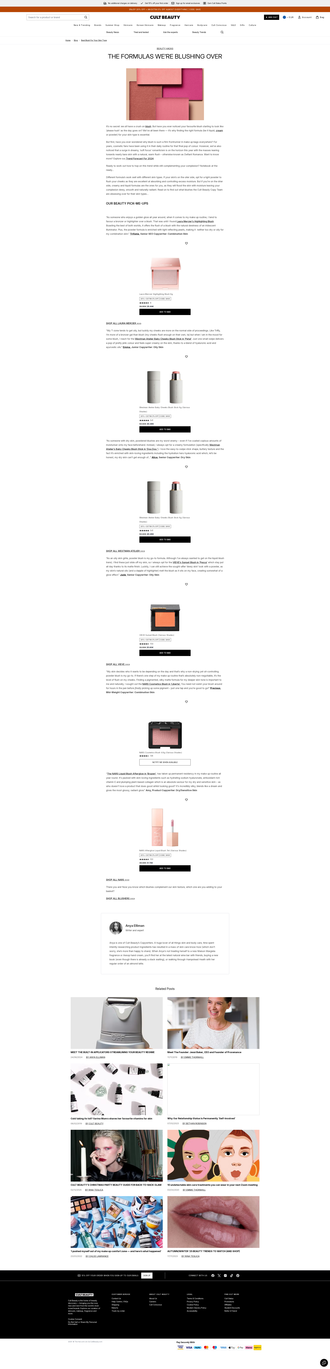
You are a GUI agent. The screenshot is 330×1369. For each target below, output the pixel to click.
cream (219, 130)
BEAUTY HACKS (165, 48)
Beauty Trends (199, 32)
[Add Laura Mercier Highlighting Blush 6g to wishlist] (186, 243)
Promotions (229, 1301)
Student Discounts (232, 1308)
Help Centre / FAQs (120, 1301)
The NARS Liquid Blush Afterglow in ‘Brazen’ (132, 773)
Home (68, 40)
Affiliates (228, 1305)
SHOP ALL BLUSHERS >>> (120, 898)
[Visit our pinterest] (238, 1275)
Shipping (115, 1305)
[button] (324, 1362)
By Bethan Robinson (194, 1123)
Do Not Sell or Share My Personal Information (82, 1323)
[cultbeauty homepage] (165, 17)
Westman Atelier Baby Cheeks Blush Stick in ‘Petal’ (163, 338)
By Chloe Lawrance (97, 1256)
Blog (76, 40)
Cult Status (228, 1298)
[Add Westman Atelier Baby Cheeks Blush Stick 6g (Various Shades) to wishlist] (186, 356)
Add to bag (165, 312)
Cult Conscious (155, 1305)
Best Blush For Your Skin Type (94, 40)
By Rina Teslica (94, 1190)
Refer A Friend (230, 1311)
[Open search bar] (222, 32)
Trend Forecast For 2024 (139, 158)
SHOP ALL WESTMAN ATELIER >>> (125, 551)
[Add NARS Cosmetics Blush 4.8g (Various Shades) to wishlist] (186, 702)
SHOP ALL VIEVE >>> (118, 664)
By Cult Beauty (94, 1123)
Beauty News (112, 32)
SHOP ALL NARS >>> (117, 879)
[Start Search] (85, 17)
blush (148, 126)
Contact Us (116, 1298)
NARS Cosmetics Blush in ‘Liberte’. (161, 684)
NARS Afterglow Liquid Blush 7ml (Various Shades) (163, 850)
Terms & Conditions (195, 1298)
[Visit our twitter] (219, 1275)
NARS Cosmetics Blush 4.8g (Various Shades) (160, 752)
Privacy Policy (193, 1301)
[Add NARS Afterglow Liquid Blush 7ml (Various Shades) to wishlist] (186, 800)
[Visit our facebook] (213, 1275)
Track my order (118, 1311)
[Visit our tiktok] (231, 1275)
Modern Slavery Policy (196, 1308)
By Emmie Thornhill (192, 1057)
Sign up (146, 1275)
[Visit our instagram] (225, 1275)
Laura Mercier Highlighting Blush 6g (156, 294)
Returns (115, 1308)
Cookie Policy (193, 1305)
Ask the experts (170, 32)
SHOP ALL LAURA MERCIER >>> (123, 323)
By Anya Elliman (95, 1057)
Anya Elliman (135, 926)
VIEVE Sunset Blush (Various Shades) (156, 635)
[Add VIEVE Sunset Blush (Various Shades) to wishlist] (186, 584)
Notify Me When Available (165, 762)
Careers (152, 1301)
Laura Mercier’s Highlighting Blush (195, 221)
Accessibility (192, 1311)
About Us (153, 1298)
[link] (304, 17)
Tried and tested (141, 32)
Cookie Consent (75, 1319)
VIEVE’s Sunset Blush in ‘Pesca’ (190, 562)
